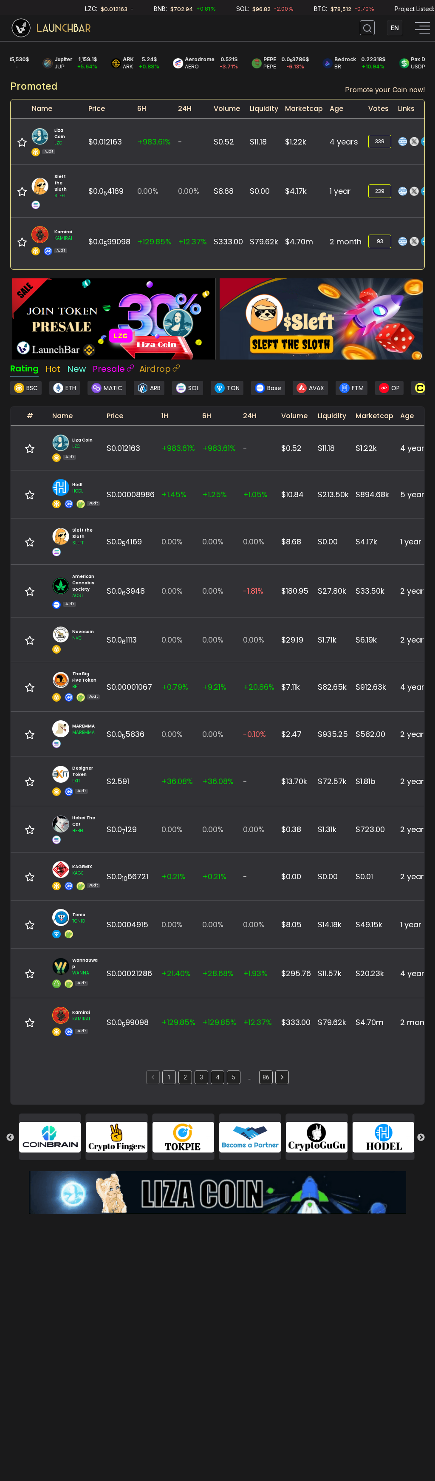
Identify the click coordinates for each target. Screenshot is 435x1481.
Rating (24, 368)
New (76, 369)
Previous (10, 1137)
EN (395, 28)
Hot (52, 369)
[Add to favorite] (22, 142)
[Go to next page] (282, 1077)
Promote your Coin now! (385, 89)
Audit (49, 151)
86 (266, 1077)
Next (421, 1137)
